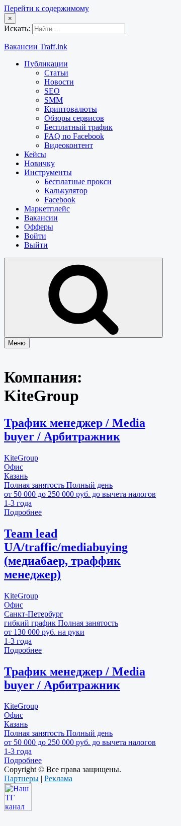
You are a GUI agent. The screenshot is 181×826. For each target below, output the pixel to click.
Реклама (58, 778)
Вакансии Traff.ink (35, 46)
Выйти (36, 245)
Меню (17, 343)
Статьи (56, 72)
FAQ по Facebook (74, 136)
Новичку (39, 163)
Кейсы (35, 154)
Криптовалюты (70, 109)
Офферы (38, 226)
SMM (53, 100)
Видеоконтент (68, 145)
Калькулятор (65, 190)
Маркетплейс (47, 208)
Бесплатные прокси (78, 181)
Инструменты (48, 172)
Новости (59, 82)
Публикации (46, 63)
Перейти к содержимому (46, 8)
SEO (52, 91)
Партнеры (21, 778)
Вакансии (41, 217)
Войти (35, 236)
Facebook (59, 199)
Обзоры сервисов (74, 118)
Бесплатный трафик (78, 127)
